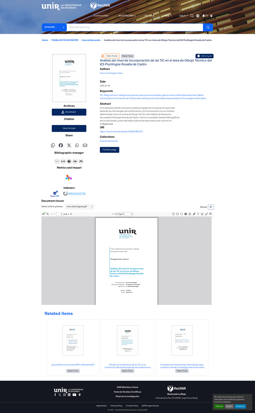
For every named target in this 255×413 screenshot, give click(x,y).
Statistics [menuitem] (149, 16)
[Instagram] (64, 395)
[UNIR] (68, 390)
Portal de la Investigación (127, 396)
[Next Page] (68, 214)
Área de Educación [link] (91, 40)
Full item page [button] (109, 150)
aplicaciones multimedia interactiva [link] (179, 95)
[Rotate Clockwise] (173, 214)
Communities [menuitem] (101, 16)
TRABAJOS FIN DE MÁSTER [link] (65, 40)
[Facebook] (55, 395)
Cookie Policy (132, 406)
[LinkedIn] (69, 395)
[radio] (194, 214)
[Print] (185, 214)
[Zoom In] (116, 214)
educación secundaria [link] (150, 95)
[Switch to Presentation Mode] (181, 214)
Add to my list (206, 56)
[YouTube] (74, 395)
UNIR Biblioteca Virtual (127, 387)
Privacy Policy (116, 406)
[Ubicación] (79, 395)
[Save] (189, 214)
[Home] (62, 6)
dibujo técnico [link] (111, 95)
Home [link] (45, 40)
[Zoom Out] (113, 214)
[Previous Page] (54, 214)
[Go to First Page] (51, 214)
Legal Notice (101, 406)
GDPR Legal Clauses (150, 406)
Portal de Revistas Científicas (127, 392)
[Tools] (210, 214)
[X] (60, 395)
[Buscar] (208, 27)
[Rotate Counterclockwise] (177, 214)
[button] (192, 15)
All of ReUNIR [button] (125, 16)
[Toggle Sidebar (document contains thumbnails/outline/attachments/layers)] (43, 214)
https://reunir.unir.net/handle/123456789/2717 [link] (121, 132)
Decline (229, 406)
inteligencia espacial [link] (129, 95)
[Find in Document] (47, 214)
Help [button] (166, 16)
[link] (69, 112)
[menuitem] (126, 16)
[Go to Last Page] (71, 214)
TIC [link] (101, 95)
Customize (240, 406)
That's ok (219, 406)
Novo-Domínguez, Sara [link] (111, 73)
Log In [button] (183, 16)
